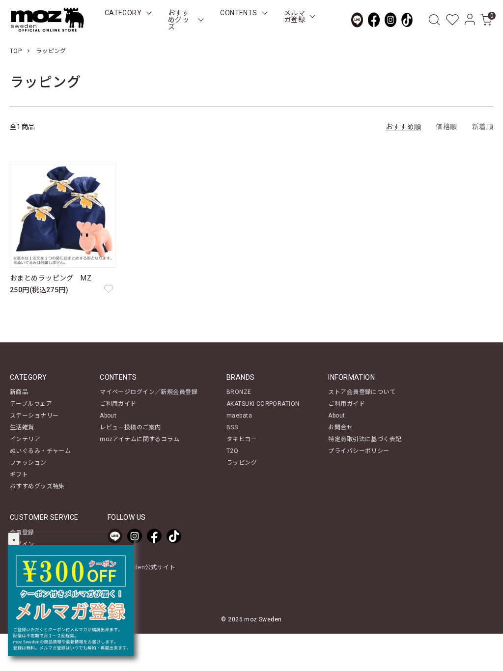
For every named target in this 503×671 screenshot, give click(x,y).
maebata (239, 415)
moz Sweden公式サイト (141, 567)
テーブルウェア (31, 403)
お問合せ (340, 427)
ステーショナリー (34, 415)
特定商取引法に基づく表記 (364, 439)
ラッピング (51, 51)
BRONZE (239, 392)
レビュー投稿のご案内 (130, 427)
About (108, 415)
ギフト (19, 474)
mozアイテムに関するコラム (139, 439)
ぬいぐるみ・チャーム (40, 450)
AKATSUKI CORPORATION (262, 403)
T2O (232, 450)
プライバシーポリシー (358, 450)
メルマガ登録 (294, 16)
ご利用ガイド (118, 403)
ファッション (28, 462)
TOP (16, 51)
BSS (232, 427)
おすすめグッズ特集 (37, 486)
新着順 (482, 127)
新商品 (19, 392)
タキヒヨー (241, 439)
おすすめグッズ (178, 19)
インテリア (25, 439)
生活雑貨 (22, 427)
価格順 (446, 127)
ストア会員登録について (361, 392)
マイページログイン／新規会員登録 (148, 392)
